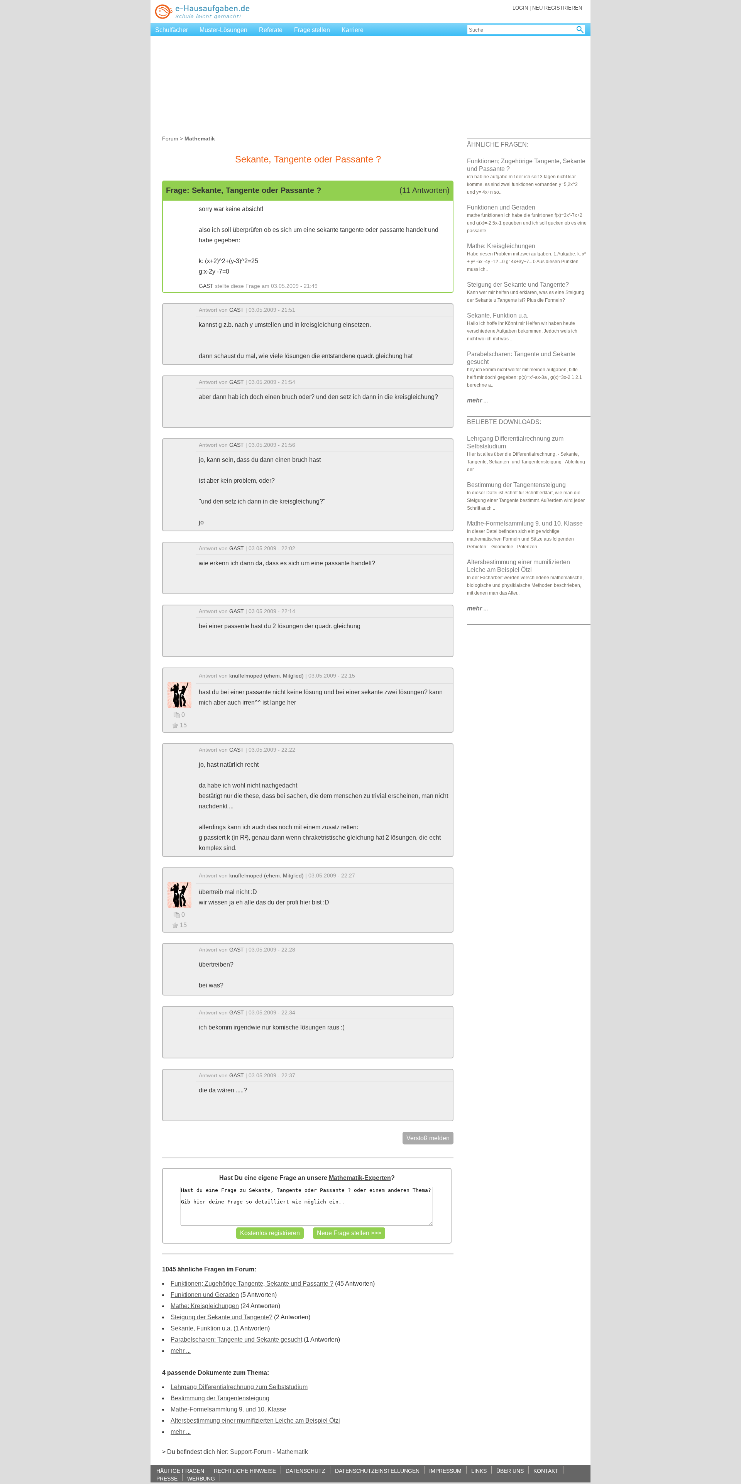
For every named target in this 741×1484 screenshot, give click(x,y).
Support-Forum (250, 1452)
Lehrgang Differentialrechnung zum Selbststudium (239, 1387)
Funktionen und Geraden (205, 1294)
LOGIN (520, 8)
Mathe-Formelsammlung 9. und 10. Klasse (228, 1409)
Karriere (353, 30)
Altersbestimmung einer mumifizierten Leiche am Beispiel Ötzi (255, 1420)
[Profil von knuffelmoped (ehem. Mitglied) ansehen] (179, 694)
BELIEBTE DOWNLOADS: (504, 422)
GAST (206, 286)
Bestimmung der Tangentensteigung (220, 1398)
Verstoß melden (428, 1138)
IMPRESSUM (445, 1471)
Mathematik (292, 1452)
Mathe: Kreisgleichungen (205, 1306)
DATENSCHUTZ (305, 1471)
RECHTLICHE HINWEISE (245, 1471)
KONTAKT (545, 1471)
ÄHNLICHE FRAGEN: (497, 144)
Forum (170, 138)
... (477, 400)
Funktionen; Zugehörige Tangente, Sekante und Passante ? (252, 1283)
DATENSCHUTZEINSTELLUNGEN (377, 1471)
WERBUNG (201, 1478)
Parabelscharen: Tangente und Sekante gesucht (236, 1339)
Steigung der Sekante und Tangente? (221, 1317)
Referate (271, 30)
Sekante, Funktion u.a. (201, 1328)
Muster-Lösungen (223, 30)
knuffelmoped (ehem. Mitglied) (266, 676)
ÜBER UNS (510, 1471)
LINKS (479, 1471)
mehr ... (181, 1350)
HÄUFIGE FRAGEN (180, 1471)
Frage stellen (312, 30)
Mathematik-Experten (360, 1178)
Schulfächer (171, 30)
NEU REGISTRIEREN (557, 8)
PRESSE (167, 1478)
